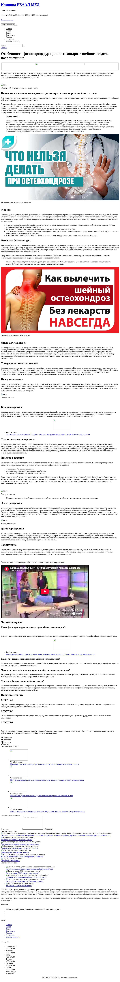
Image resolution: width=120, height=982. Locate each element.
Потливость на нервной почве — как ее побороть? (26, 877)
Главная (9, 29)
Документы (10, 35)
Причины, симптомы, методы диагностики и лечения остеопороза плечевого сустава (44, 764)
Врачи (8, 33)
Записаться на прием (7, 19)
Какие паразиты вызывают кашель (15, 852)
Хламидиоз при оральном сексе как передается (20, 844)
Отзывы (9, 37)
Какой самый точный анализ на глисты (16, 840)
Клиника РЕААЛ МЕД (20, 4)
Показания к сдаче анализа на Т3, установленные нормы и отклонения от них (41, 796)
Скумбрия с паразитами (10, 861)
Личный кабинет (12, 41)
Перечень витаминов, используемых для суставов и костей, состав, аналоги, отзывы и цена (47, 780)
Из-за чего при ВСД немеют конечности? (22, 873)
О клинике (10, 39)
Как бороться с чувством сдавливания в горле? (24, 882)
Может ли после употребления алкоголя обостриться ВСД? (29, 869)
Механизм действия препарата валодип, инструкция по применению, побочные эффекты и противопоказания (50, 654)
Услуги (8, 31)
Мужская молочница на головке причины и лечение (22, 856)
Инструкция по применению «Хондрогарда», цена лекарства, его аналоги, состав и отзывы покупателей (48, 434)
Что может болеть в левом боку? (19, 886)
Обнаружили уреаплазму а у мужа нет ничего (19, 848)
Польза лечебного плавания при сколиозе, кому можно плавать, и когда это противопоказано (47, 811)
